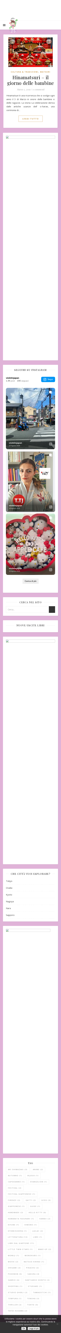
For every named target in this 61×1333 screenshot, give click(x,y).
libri (37, 1237)
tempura (15, 1298)
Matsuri (45, 72)
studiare (35, 1286)
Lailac (37, 1231)
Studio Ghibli (18, 1292)
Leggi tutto (30, 118)
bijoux (33, 1175)
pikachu (32, 1268)
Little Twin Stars (20, 1249)
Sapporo (10, 914)
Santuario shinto (37, 1280)
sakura (33, 1274)
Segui (50, 379)
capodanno (16, 1182)
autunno (15, 1175)
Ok (24, 1328)
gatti (31, 1200)
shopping (15, 1286)
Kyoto (9, 894)
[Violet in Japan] (13, 25)
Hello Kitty (37, 1212)
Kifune (13, 1225)
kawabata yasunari (21, 1219)
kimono (31, 1225)
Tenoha (33, 1298)
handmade (15, 1212)
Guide (35, 1206)
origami (14, 1268)
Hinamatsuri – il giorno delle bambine (30, 80)
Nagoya (10, 901)
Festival (14, 1188)
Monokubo (33, 1255)
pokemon (15, 1274)
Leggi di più (34, 1328)
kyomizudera (17, 1231)
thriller (15, 1305)
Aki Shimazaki (17, 1169)
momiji (13, 1255)
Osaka (9, 887)
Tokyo (9, 881)
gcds (46, 1200)
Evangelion (38, 1182)
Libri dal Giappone (21, 1243)
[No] (57, 1324)
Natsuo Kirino (34, 1262)
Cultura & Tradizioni (24, 72)
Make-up (44, 1249)
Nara (8, 908)
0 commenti (38, 89)
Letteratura (18, 1237)
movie (13, 1262)
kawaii (45, 1219)
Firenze (14, 1200)
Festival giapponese (21, 1194)
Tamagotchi (42, 1292)
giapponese (16, 1206)
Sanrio (14, 1280)
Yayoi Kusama (17, 1311)
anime (38, 1169)
